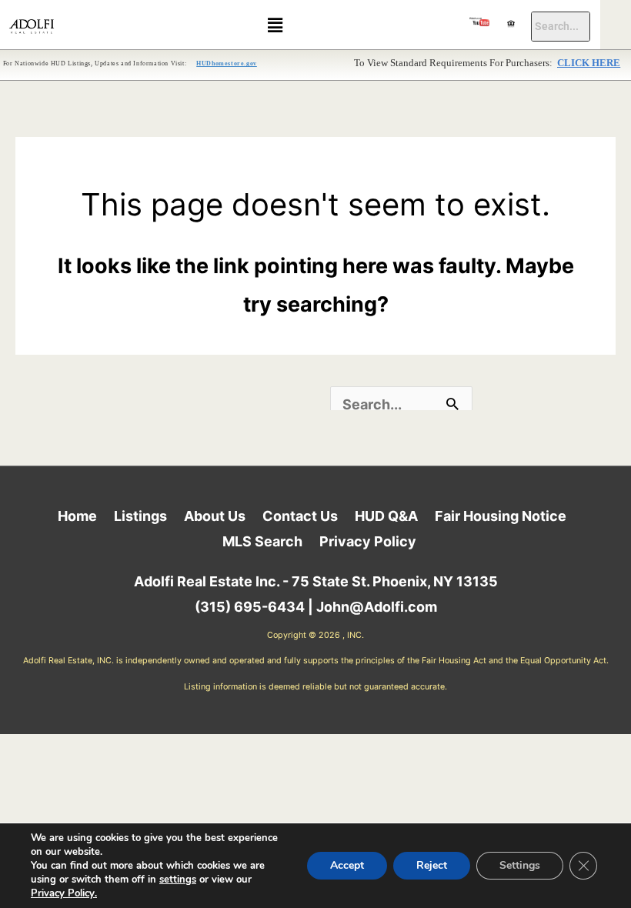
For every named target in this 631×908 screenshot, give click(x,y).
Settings (519, 865)
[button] (275, 25)
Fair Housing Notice (500, 516)
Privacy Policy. (64, 893)
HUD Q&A (386, 516)
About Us (214, 516)
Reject (431, 865)
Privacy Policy (367, 541)
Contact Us (300, 516)
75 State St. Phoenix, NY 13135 (395, 581)
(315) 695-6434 (250, 607)
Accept (347, 865)
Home (77, 516)
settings (177, 879)
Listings (140, 516)
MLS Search (262, 541)
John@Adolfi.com (376, 607)
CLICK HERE (588, 63)
